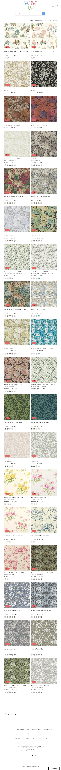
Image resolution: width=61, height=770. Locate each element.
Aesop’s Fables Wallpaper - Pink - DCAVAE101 (14, 572)
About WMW (16, 738)
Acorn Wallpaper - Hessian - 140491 (12, 460)
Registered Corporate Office (22, 734)
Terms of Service (47, 729)
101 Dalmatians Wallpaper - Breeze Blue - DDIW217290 (16, 51)
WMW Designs (26, 738)
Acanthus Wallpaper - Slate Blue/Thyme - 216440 (15, 309)
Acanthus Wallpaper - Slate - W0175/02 (39, 271)
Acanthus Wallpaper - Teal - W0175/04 (39, 347)
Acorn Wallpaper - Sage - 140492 (38, 460)
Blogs (49, 734)
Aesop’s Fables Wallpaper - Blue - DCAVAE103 (40, 535)
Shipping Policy (36, 729)
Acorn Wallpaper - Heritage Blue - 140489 (40, 422)
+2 (43, 579)
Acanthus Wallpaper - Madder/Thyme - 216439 (14, 196)
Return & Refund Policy (23, 729)
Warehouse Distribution (39, 734)
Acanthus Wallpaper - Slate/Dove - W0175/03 (40, 309)
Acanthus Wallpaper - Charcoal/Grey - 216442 (41, 158)
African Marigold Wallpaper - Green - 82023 (40, 648)
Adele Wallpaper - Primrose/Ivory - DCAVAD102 (14, 497)
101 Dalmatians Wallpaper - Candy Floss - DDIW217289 (43, 51)
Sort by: (31, 20)
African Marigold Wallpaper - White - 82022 (40, 685)
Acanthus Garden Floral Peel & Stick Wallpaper (14, 89)
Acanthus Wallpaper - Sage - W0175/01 (12, 271)
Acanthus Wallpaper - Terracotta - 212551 (13, 384)
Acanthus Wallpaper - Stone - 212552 (12, 347)
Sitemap (39, 738)
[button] (4, 6)
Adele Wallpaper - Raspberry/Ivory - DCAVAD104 (41, 497)
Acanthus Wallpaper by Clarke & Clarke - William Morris (43, 384)
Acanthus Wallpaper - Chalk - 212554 (12, 158)
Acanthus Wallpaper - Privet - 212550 (39, 234)
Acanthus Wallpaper (8, 124)
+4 (43, 165)
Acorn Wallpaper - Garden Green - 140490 (13, 422)
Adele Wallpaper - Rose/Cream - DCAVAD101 (13, 535)
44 (37, 700)
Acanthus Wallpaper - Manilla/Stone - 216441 (40, 196)
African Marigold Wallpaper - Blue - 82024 (13, 610)
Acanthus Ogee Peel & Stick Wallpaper (39, 89)
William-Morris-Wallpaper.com (32, 766)
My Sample (55, 768)
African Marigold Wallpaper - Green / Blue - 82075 (15, 685)
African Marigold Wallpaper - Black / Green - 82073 (42, 572)
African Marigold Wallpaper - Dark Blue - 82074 (41, 610)
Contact (10, 734)
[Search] (43, 13)
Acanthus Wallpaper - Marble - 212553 (12, 234)
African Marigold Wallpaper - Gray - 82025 (13, 648)
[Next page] (42, 700)
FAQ (34, 738)
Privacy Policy (11, 729)
